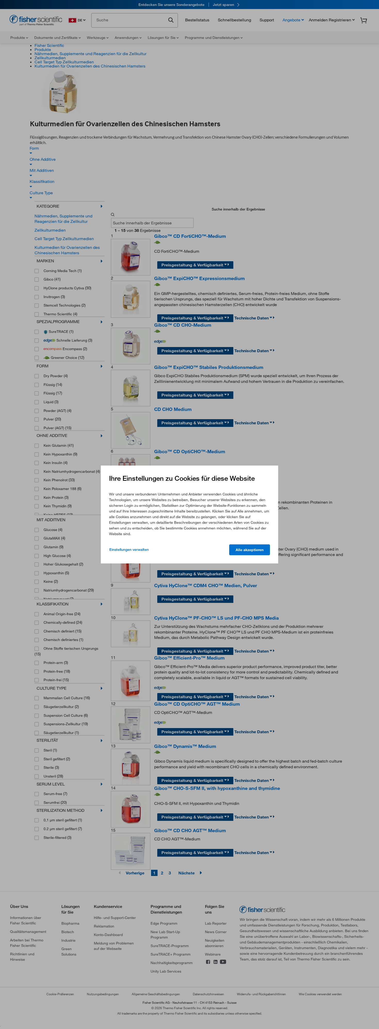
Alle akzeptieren (249, 549)
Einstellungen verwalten (129, 549)
